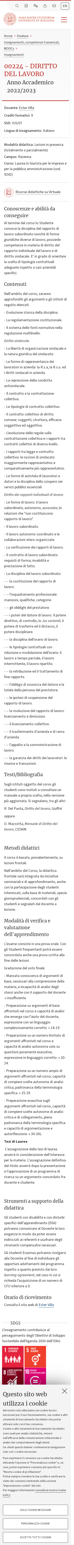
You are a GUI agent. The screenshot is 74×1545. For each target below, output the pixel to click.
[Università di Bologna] (29, 19)
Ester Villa (26, 107)
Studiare (23, 36)
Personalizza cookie (35, 1524)
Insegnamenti (14, 54)
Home (8, 36)
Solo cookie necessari (35, 1510)
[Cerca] (17, 6)
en (65, 6)
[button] (62, 19)
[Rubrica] (26, 6)
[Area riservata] (45, 6)
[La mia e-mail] (54, 6)
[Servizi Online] (36, 6)
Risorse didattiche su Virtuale (37, 192)
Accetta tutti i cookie (35, 1537)
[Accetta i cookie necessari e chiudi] (64, 1391)
